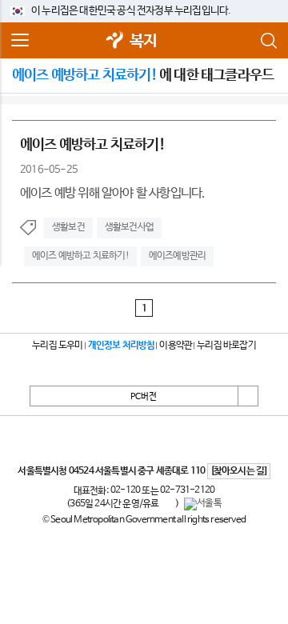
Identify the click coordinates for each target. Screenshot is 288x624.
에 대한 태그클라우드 (143, 75)
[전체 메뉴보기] (20, 41)
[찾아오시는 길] (238, 471)
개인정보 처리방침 (121, 345)
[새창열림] (115, 41)
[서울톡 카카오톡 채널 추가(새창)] (203, 504)
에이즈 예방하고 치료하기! (80, 256)
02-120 (125, 490)
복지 (143, 41)
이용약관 (175, 345)
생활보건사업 (129, 227)
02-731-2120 (187, 490)
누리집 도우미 (57, 345)
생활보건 (68, 227)
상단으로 (248, 396)
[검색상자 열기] (268, 41)
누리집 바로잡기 (226, 345)
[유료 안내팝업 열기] (167, 504)
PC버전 (143, 397)
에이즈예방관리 (177, 256)
